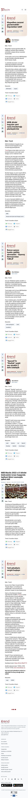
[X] (8, 779)
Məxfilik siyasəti (4, 767)
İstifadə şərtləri (4, 765)
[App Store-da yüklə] (6, 785)
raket (7, 443)
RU (16, 795)
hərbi (18, 324)
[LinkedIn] (18, 779)
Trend (6, 150)
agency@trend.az (4, 734)
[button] (2, 16)
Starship (8, 446)
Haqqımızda (4, 749)
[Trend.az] (5, 9)
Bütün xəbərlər (14, 41)
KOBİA (12, 680)
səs (18, 443)
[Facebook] (5, 779)
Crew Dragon (22, 446)
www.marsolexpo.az (19, 667)
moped (15, 88)
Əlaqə (2, 753)
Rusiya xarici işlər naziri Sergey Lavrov (15, 216)
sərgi (7, 680)
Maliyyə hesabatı (5, 759)
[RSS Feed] (21, 779)
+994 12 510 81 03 (5, 733)
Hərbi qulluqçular (10, 324)
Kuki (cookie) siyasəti (5, 771)
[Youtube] (12, 779)
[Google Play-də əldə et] (18, 785)
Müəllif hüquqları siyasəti (6, 769)
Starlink (14, 446)
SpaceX (23, 443)
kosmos (13, 443)
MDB (7, 213)
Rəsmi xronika (4, 743)
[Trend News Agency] (5, 721)
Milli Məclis (8, 88)
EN (11, 795)
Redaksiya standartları (6, 755)
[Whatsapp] (2, 779)
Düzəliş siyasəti (4, 757)
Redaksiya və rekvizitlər (6, 751)
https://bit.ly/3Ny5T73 (20, 663)
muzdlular (8, 327)
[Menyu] (25, 9)
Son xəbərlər (4, 741)
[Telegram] (15, 779)
